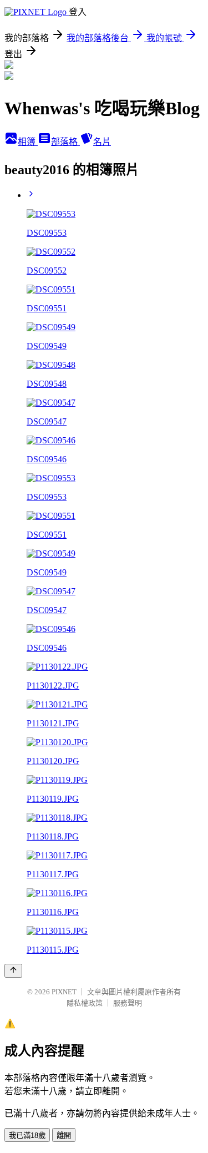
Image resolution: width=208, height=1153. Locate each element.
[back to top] (13, 971)
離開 (64, 1135)
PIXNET (64, 992)
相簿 (28, 141)
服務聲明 (127, 1003)
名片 (102, 141)
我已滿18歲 (27, 1135)
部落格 (65, 141)
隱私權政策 (85, 1003)
